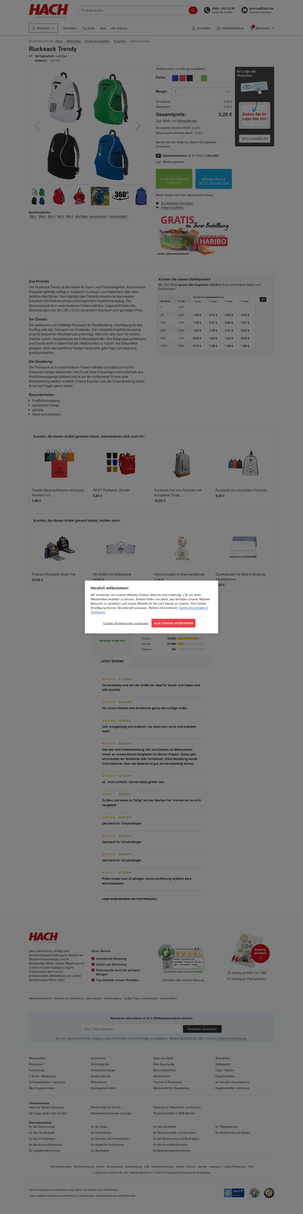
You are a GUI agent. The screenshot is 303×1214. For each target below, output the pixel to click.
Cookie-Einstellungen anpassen (126, 623)
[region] (151, 607)
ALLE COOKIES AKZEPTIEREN (173, 623)
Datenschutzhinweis (192, 607)
